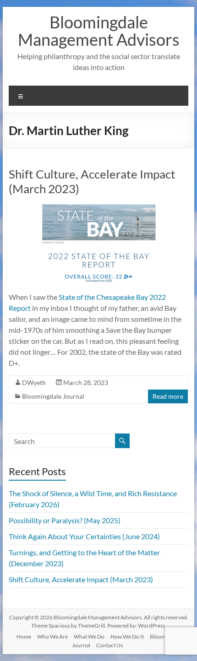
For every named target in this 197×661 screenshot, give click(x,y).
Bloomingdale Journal (53, 396)
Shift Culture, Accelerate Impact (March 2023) (81, 579)
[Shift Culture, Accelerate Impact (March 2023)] (98, 208)
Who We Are (52, 636)
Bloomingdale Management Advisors (99, 30)
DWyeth (34, 382)
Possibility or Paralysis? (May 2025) (64, 520)
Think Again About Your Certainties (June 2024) (84, 536)
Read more (168, 396)
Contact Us (109, 645)
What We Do (89, 636)
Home (23, 636)
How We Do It (127, 636)
